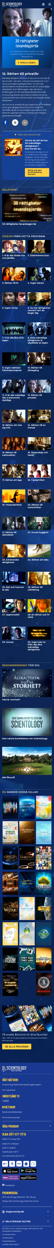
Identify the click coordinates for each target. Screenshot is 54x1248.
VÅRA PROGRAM (10, 1126)
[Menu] (50, 4)
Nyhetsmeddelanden (12, 1112)
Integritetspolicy (9, 1241)
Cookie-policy (7, 1238)
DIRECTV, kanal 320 (11, 1139)
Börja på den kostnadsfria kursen (35, 172)
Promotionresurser (11, 1117)
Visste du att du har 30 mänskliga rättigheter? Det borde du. (36, 144)
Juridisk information (10, 1244)
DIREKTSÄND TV (11, 1096)
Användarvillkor (9, 1234)
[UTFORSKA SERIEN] (10, 807)
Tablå (5, 1101)
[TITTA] (43, 832)
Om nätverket (8, 1090)
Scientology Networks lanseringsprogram (21, 1084)
